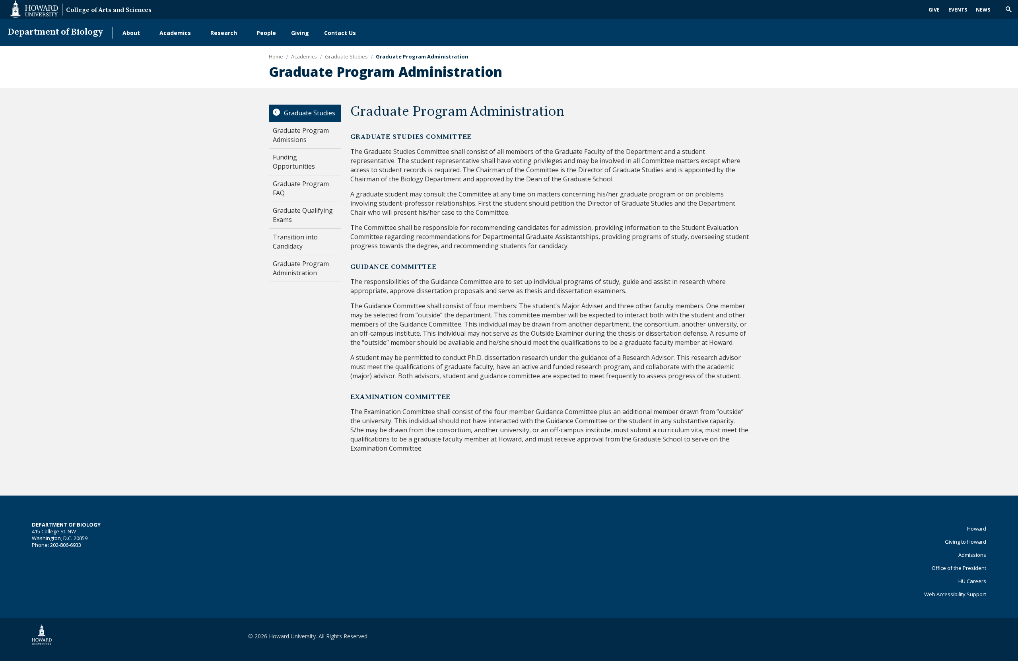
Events (957, 9)
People (266, 33)
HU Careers (972, 581)
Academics (175, 33)
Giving (300, 33)
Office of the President (959, 568)
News (983, 9)
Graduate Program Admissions (301, 135)
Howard (976, 528)
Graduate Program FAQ (301, 188)
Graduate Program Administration (301, 268)
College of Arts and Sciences (109, 11)
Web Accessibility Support (955, 594)
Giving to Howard (965, 541)
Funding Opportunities (294, 162)
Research (223, 33)
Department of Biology (55, 32)
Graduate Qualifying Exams (303, 215)
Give (934, 9)
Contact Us (340, 33)
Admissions (972, 554)
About (131, 33)
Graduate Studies (309, 113)
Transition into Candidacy (295, 242)
